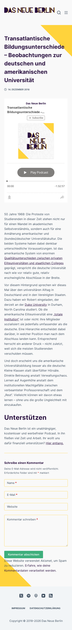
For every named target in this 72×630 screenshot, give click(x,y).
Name (12, 483)
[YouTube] (43, 596)
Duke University (36, 304)
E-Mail (12, 495)
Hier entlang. (55, 443)
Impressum (18, 608)
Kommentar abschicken (23, 554)
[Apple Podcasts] (36, 596)
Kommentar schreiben (22, 519)
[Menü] (66, 12)
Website (12, 506)
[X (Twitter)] (21, 596)
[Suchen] (59, 12)
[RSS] (51, 596)
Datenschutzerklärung (45, 608)
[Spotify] (28, 596)
